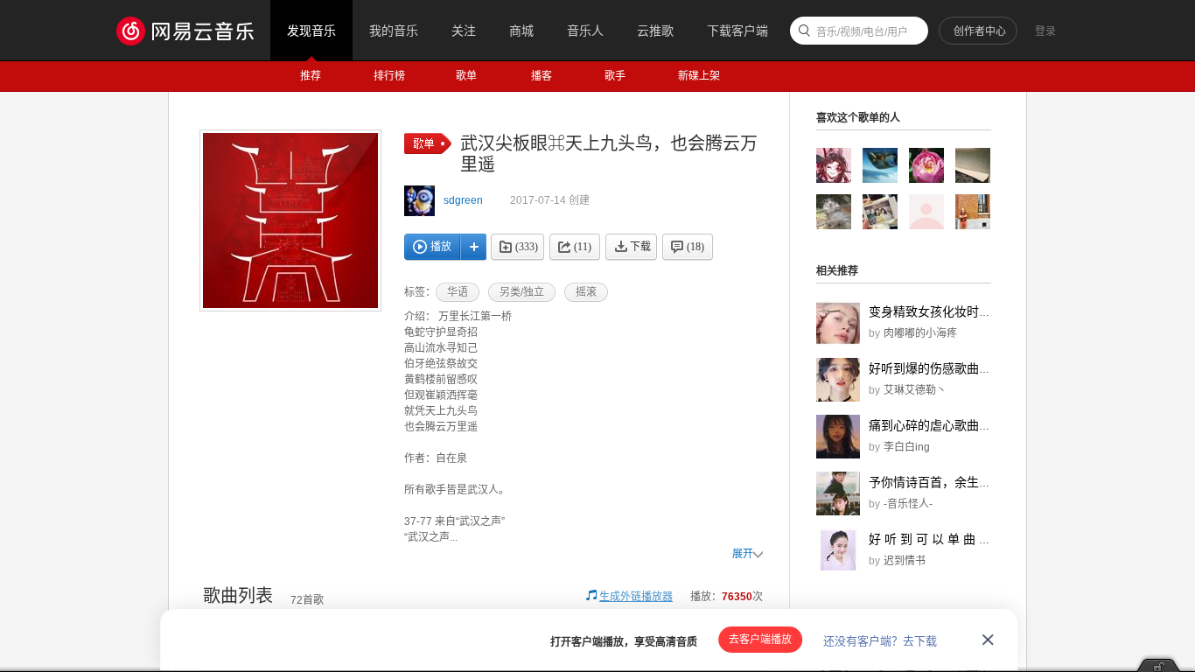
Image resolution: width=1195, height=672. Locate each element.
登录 (1045, 31)
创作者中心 (980, 31)
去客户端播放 (760, 640)
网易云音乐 (193, 30)
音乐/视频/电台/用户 (862, 32)
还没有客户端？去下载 (880, 641)
